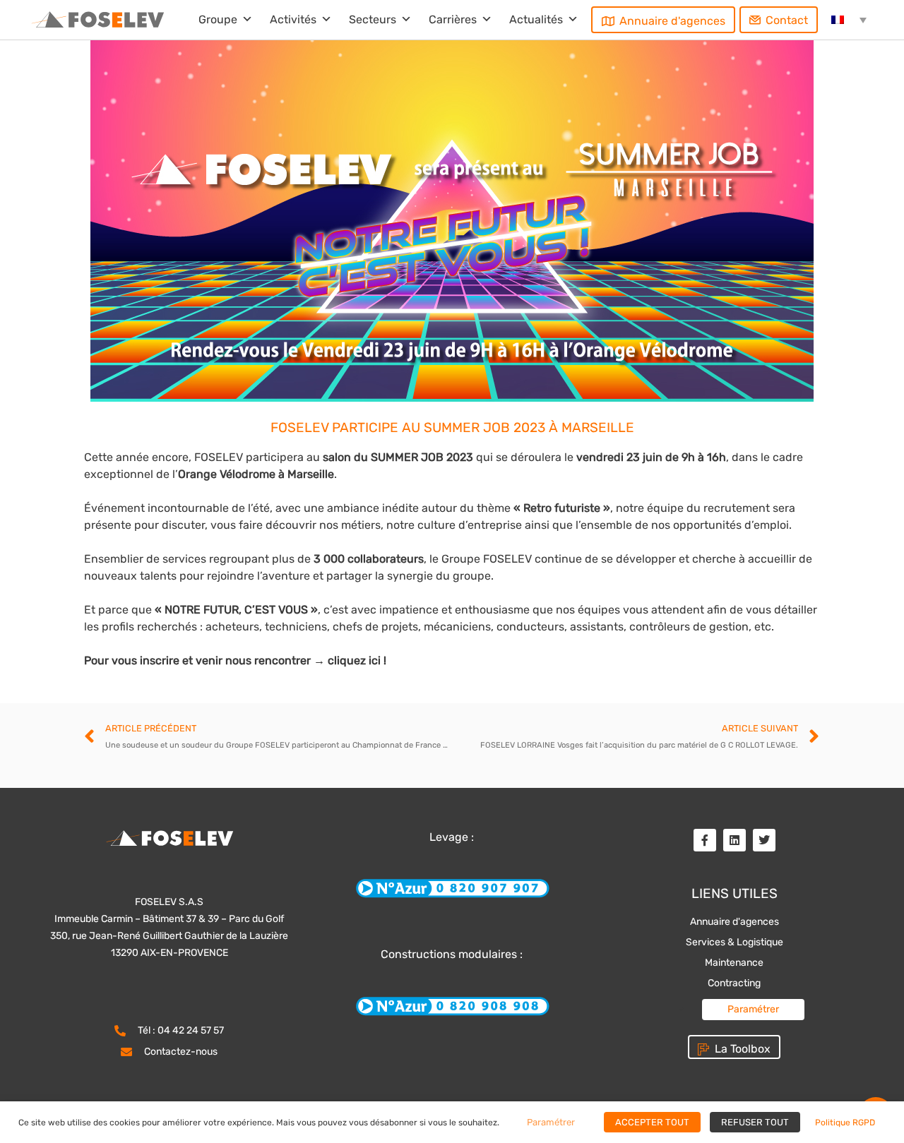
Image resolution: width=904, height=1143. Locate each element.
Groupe (217, 19)
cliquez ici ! (357, 660)
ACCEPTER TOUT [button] (652, 1122)
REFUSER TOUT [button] (755, 1122)
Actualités (536, 19)
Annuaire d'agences (672, 21)
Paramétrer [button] (753, 1009)
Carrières (453, 19)
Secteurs (372, 19)
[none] (848, 20)
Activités (293, 19)
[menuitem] (848, 20)
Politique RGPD (845, 1122)
